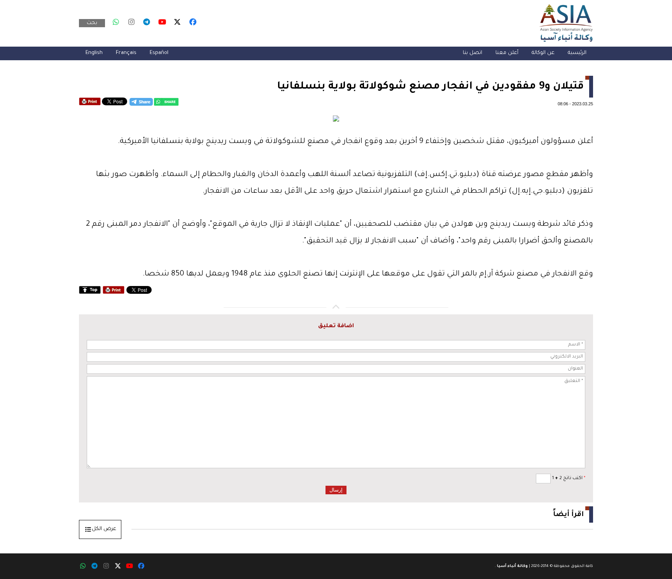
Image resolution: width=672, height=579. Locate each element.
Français (126, 53)
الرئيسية (577, 53)
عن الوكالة (543, 53)
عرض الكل (104, 529)
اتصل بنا (472, 53)
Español (159, 53)
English (94, 53)
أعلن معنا (506, 53)
